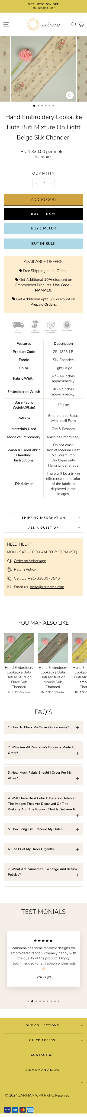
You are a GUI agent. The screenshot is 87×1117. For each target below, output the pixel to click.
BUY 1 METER (43, 228)
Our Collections (42, 1025)
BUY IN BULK (43, 243)
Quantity (43, 173)
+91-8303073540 (44, 578)
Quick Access (42, 1040)
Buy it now (43, 214)
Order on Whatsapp (30, 560)
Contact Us (42, 1055)
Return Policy (25, 569)
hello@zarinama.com (47, 587)
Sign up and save (42, 1070)
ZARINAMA (27, 1095)
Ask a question (43, 528)
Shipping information (43, 518)
